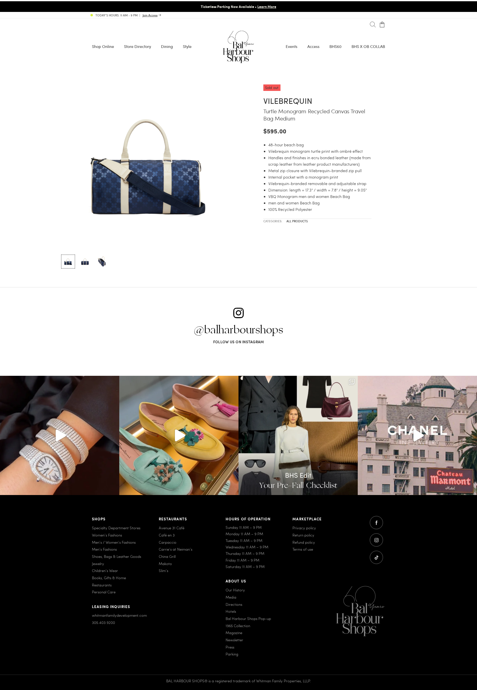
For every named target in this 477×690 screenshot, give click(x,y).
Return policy (303, 535)
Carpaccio (167, 542)
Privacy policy (304, 527)
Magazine (234, 632)
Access (313, 46)
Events (291, 46)
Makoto (165, 563)
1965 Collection (238, 625)
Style (187, 46)
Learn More (266, 6)
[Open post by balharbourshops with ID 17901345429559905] (178, 435)
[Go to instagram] (376, 540)
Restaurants (102, 584)
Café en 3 (167, 535)
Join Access (150, 15)
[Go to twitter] (376, 557)
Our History (235, 589)
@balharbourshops (238, 330)
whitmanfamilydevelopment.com (119, 615)
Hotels (231, 611)
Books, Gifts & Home (109, 577)
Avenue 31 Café (171, 527)
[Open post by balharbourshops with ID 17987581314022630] (298, 435)
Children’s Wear (105, 570)
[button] (68, 261)
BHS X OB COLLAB (368, 46)
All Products (297, 221)
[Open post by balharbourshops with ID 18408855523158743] (417, 435)
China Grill (167, 556)
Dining (167, 46)
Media (231, 597)
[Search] (373, 25)
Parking (232, 654)
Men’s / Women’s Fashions (114, 542)
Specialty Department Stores (116, 527)
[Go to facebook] (376, 522)
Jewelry (98, 563)
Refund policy (303, 542)
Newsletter (234, 639)
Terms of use (302, 549)
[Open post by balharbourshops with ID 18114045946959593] (59, 435)
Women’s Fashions (107, 535)
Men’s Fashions (104, 549)
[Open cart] (382, 25)
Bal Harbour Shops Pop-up (248, 618)
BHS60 (335, 46)
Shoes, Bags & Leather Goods (116, 556)
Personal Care (104, 591)
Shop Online (103, 46)
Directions (234, 604)
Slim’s (163, 570)
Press (230, 647)
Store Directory (137, 46)
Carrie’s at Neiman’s (175, 549)
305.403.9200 (103, 622)
